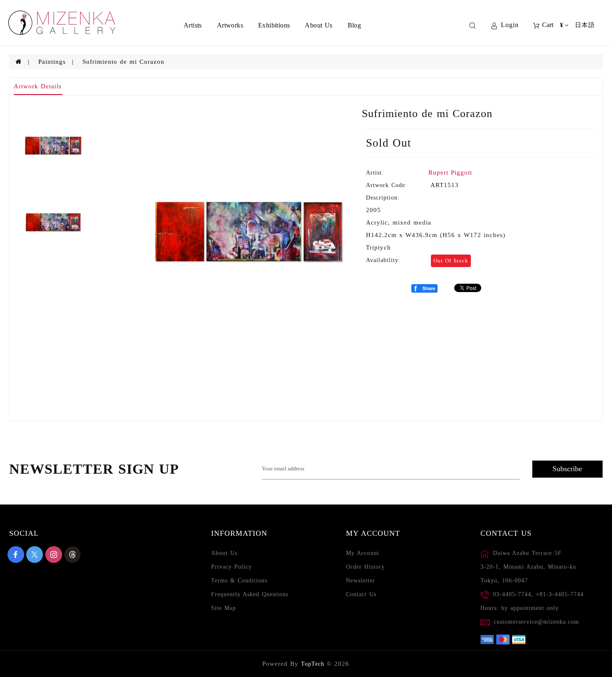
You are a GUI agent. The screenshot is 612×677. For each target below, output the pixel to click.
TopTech (312, 664)
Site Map (223, 608)
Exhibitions (274, 25)
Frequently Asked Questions (250, 594)
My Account (362, 553)
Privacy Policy (231, 567)
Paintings (52, 61)
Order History (365, 567)
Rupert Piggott (450, 172)
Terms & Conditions (239, 580)
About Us (318, 25)
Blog (354, 25)
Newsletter (360, 580)
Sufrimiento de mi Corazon (123, 61)
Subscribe (567, 469)
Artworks (230, 25)
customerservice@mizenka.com (536, 622)
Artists (193, 25)
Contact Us (361, 594)
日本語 (585, 25)
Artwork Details (38, 86)
